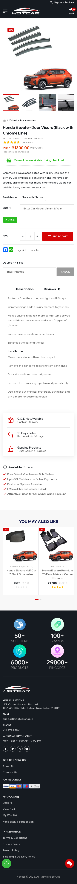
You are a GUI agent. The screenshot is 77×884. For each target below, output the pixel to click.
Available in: (10, 197)
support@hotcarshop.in (18, 718)
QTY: (6, 236)
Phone (7, 725)
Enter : (6, 207)
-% (10, 30)
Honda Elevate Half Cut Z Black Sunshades (21, 572)
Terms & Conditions (15, 837)
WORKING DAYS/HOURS (18, 736)
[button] (36, 599)
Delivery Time (13, 262)
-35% (6, 530)
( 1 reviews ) (28, 142)
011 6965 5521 (12, 729)
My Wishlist (10, 815)
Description (25, 289)
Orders (7, 802)
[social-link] (5, 749)
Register (69, 2)
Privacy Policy (11, 843)
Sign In (58, 2)
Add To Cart (60, 236)
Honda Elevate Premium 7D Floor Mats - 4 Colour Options (57, 574)
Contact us (10, 772)
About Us (9, 766)
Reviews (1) (52, 289)
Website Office (13, 699)
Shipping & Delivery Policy (19, 856)
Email (6, 714)
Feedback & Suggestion (18, 821)
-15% (42, 530)
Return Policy (11, 850)
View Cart (9, 809)
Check (65, 271)
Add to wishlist (31, 250)
